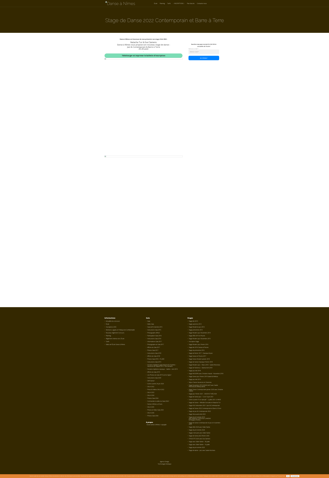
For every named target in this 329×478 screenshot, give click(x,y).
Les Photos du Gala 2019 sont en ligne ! (159, 375)
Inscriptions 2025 (111, 327)
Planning (162, 3)
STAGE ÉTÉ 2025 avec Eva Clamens (199, 439)
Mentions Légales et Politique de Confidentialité (120, 330)
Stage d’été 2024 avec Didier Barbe (199, 427)
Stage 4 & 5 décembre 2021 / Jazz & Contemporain (204, 405)
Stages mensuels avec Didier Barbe (199, 433)
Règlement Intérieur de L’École (115, 339)
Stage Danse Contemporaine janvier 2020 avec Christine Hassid (206, 390)
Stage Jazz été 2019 (195, 379)
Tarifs (169, 3)
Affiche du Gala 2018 (153, 356)
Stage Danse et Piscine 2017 (197, 356)
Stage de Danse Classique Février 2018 (201, 362)
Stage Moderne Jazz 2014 (197, 327)
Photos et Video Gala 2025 (155, 410)
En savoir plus (295, 476)
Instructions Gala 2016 (154, 339)
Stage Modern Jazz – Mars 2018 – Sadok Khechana (204, 365)
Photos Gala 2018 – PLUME (155, 359)
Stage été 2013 (193, 321)
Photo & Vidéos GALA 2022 (155, 389)
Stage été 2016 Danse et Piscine (198, 347)
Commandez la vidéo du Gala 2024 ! (158, 401)
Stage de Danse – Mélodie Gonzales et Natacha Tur (205, 402)
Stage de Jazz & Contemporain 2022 (200, 411)
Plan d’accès (190, 3)
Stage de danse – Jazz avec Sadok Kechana (202, 450)
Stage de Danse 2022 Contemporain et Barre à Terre (205, 408)
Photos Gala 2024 (152, 398)
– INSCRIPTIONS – (179, 3)
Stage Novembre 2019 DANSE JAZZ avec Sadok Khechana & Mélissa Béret (203, 386)
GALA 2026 (150, 413)
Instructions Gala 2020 (154, 378)
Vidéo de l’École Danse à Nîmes (115, 344)
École (155, 3)
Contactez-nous (202, 3)
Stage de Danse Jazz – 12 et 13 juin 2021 (201, 397)
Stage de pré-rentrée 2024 (197, 430)
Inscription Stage (194, 341)
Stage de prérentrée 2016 (196, 350)
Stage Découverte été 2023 (197, 414)
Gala (148, 321)
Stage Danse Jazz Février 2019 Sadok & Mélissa (203, 376)
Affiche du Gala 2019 (153, 372)
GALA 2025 (150, 407)
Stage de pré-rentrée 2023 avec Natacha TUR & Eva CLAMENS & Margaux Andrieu (200, 418)
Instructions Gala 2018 (154, 353)
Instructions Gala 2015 (154, 330)
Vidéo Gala (150, 324)
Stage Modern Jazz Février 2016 (198, 344)
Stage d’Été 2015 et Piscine (197, 336)
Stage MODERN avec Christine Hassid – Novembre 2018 (206, 374)
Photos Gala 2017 (152, 350)
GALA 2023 (150, 392)
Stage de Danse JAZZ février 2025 (199, 436)
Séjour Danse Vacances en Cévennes (200, 382)
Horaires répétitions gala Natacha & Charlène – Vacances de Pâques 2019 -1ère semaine (161, 365)
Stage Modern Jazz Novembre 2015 (200, 339)
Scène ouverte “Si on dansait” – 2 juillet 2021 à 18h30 (205, 400)
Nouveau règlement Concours (115, 333)
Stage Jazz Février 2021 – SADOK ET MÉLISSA (203, 394)
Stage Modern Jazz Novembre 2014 (200, 333)
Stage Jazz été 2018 (195, 371)
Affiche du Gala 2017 (153, 347)
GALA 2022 (150, 387)
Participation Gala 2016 (154, 336)
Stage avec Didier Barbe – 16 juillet (199, 444)
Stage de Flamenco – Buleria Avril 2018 (200, 368)
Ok (288, 476)
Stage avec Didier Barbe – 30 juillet (199, 442)
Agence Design (164, 461)
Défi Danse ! (151, 381)
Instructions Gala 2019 (154, 362)
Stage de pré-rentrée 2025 (197, 447)
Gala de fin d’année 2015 (154, 327)
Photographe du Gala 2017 (155, 344)
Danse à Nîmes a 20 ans (154, 404)
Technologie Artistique (164, 464)
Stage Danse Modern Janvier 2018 (199, 359)
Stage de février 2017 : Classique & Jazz (201, 353)
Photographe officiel (153, 333)
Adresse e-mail (193, 49)
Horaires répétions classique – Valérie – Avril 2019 (162, 369)
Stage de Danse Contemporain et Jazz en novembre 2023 (204, 423)
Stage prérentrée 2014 (196, 330)
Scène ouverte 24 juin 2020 (155, 384)
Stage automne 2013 (195, 324)
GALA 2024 (150, 395)
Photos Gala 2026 (152, 416)
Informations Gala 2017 (154, 341)
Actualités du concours (113, 321)
